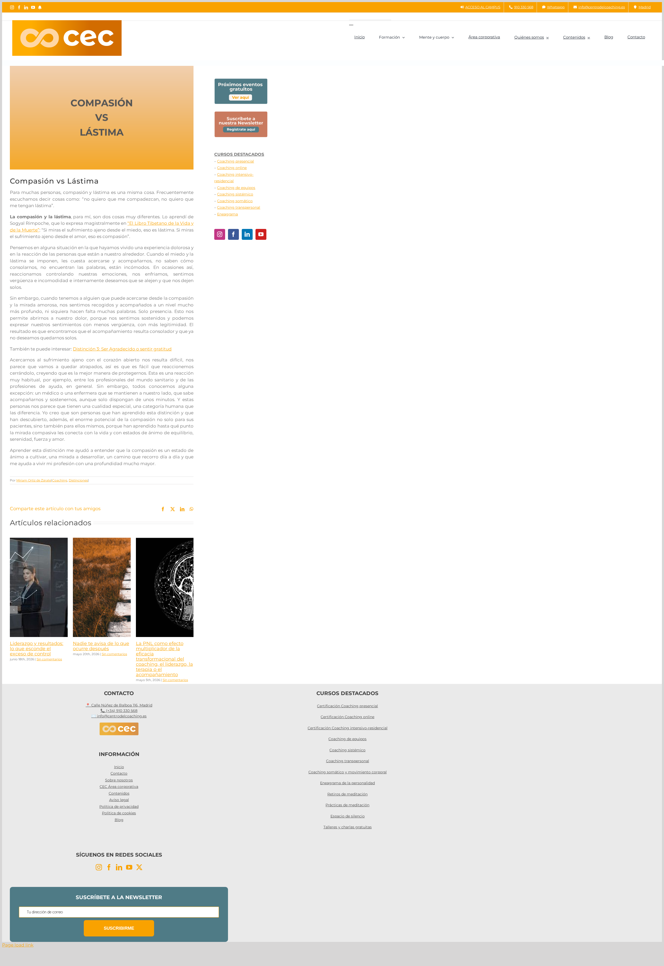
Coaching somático (235, 201)
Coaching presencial (235, 161)
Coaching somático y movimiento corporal (347, 772)
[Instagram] (219, 234)
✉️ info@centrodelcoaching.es (119, 716)
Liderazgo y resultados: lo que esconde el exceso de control (36, 649)
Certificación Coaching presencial (347, 706)
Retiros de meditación (347, 794)
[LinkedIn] (247, 234)
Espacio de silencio (347, 816)
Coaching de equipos (236, 187)
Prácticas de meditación (347, 805)
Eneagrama (227, 214)
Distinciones (78, 480)
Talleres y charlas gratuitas (347, 827)
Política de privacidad (119, 806)
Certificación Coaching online (347, 717)
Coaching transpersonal (238, 207)
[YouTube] (260, 234)
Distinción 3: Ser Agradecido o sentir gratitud (122, 349)
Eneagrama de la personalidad (347, 783)
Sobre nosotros (119, 780)
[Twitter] (139, 867)
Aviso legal (119, 799)
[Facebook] (233, 234)
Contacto (118, 773)
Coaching (59, 480)
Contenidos (119, 793)
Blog (119, 819)
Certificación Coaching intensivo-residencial (348, 728)
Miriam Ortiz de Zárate (33, 480)
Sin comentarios (49, 659)
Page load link (17, 945)
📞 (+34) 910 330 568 (118, 710)
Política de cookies (119, 813)
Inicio (119, 767)
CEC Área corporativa (119, 786)
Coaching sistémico (235, 194)
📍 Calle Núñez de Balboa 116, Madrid (119, 705)
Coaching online (232, 167)
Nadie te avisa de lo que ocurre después (101, 646)
